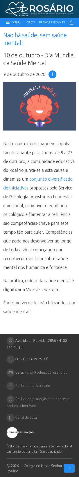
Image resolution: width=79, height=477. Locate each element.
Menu (15, 22)
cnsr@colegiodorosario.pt (47, 372)
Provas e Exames (52, 22)
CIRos (30, 22)
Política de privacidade (32, 386)
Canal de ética (26, 417)
